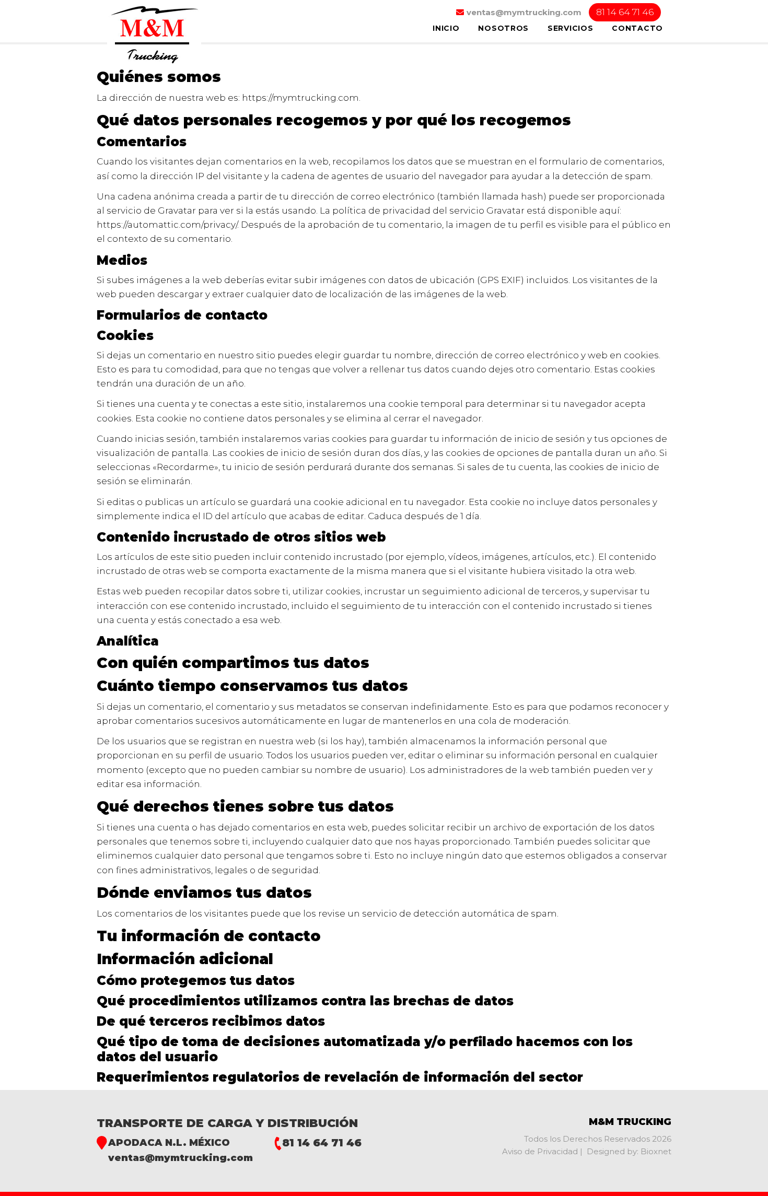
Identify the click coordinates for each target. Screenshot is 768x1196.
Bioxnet (656, 1151)
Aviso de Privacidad (541, 1151)
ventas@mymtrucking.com (180, 1158)
